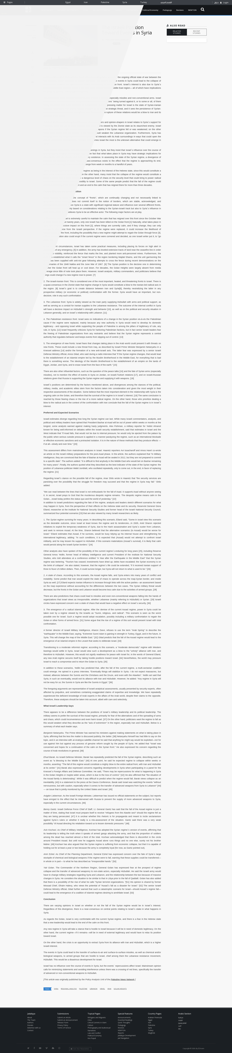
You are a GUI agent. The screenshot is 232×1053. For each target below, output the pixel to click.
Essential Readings (125, 1020)
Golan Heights (120, 989)
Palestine (105, 2)
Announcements (124, 1017)
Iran (86, 2)
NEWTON (192, 10)
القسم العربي (166, 2)
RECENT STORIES (196, 32)
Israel (102, 989)
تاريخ (179, 1026)
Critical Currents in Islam (97, 1022)
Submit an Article (64, 1017)
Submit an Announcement (67, 1020)
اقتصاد (180, 1020)
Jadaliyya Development (127, 1035)
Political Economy (150, 10)
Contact (30, 1030)
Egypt (68, 2)
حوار (179, 1029)
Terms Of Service (64, 1028)
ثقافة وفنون (182, 1023)
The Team (31, 1020)
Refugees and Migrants (97, 1017)
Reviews (180, 10)
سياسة (180, 1018)
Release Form (62, 1022)
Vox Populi (92, 1038)
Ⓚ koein (201, 1048)
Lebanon (93, 989)
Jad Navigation (123, 1038)
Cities (90, 1020)
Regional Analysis (69, 989)
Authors (30, 1022)
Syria (125, 2)
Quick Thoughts (124, 1022)
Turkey (143, 2)
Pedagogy (167, 10)
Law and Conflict (94, 1033)
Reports (121, 1033)
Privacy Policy (62, 1025)
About (29, 1017)
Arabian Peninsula (155, 1017)
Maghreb (151, 1033)
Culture (90, 1025)
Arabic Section (184, 1013)
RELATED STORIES (177, 32)
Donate (30, 1025)
